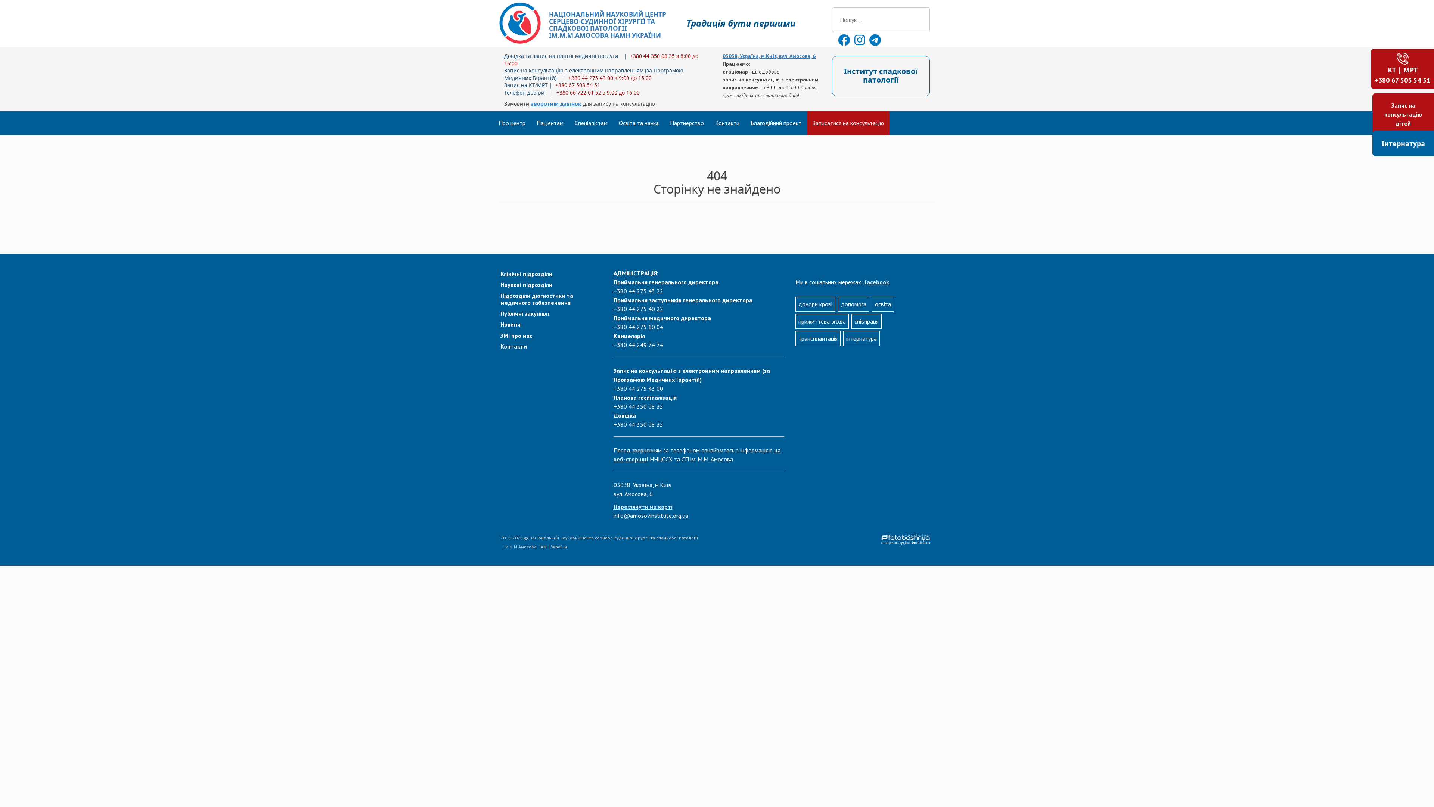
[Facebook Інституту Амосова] (844, 42)
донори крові (815, 304)
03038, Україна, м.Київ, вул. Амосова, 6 (769, 56)
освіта (883, 304)
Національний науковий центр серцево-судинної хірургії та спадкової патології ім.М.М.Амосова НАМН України (607, 25)
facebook (876, 282)
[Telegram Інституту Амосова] (875, 42)
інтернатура (861, 338)
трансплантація (818, 338)
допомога (853, 304)
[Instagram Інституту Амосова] (860, 42)
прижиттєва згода (822, 321)
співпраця (866, 321)
